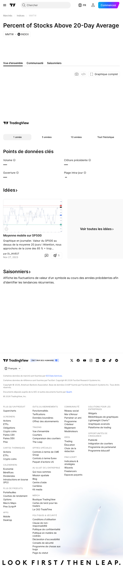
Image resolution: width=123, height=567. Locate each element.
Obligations (9, 427)
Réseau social (71, 410)
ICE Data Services (54, 376)
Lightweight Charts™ (99, 420)
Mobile (6, 516)
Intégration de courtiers (100, 443)
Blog (35, 478)
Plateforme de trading (99, 427)
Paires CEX (9, 434)
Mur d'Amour (71, 414)
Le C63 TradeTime (42, 509)
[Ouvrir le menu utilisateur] (93, 5)
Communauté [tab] (35, 63)
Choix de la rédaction (70, 450)
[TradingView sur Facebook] (78, 360)
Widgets (92, 413)
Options (7, 499)
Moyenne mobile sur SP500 (22, 235)
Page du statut (40, 552)
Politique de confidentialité (46, 529)
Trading (68, 441)
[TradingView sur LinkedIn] (97, 360)
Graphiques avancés (99, 423)
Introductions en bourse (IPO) (15, 481)
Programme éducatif (99, 450)
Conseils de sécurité (43, 542)
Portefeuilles (9, 492)
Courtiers (37, 434)
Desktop (7, 520)
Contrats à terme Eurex (45, 458)
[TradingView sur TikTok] (110, 360)
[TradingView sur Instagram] (91, 360)
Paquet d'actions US (43, 461)
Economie (8, 468)
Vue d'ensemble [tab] (13, 63)
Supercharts (9, 410)
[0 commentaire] (46, 255)
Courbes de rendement (15, 495)
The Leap (37, 441)
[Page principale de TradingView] (13, 5)
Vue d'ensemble (41, 431)
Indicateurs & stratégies (71, 462)
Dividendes (9, 476)
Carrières (37, 486)
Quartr (69, 392)
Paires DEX (9, 438)
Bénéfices (8, 472)
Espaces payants (73, 474)
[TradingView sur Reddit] (116, 360)
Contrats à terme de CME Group (46, 453)
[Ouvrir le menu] (4, 5)
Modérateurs (71, 431)
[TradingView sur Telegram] (104, 360)
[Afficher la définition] (14, 160)
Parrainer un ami (72, 417)
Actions (7, 420)
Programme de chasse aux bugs (47, 548)
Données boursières (43, 417)
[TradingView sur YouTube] (84, 360)
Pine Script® (9, 506)
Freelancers (70, 471)
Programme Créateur (70, 423)
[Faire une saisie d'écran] (76, 74)
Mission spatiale (41, 475)
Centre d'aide (40, 482)
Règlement (70, 427)
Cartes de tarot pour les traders (45, 504)
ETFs (5, 424)
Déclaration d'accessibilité (46, 539)
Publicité (92, 440)
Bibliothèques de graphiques (103, 416)
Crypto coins (9, 431)
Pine (5, 441)
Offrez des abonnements (46, 421)
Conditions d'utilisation (44, 519)
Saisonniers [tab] (54, 63)
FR (84, 5)
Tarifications (39, 414)
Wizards (68, 467)
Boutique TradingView (44, 499)
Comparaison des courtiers (47, 438)
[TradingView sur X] (72, 360)
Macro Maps (9, 503)
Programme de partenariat (102, 447)
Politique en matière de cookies (45, 534)
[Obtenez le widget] (83, 74)
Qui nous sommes (42, 471)
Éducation (69, 444)
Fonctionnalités (40, 410)
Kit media (37, 489)
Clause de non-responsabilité (40, 524)
